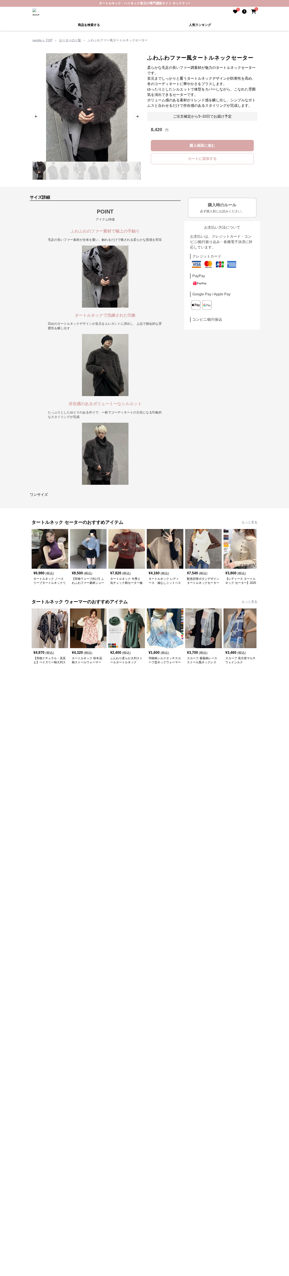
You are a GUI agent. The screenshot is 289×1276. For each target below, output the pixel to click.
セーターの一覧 (70, 40)
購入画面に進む (202, 145)
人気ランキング (200, 25)
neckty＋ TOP (42, 40)
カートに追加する (202, 158)
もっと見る (249, 522)
